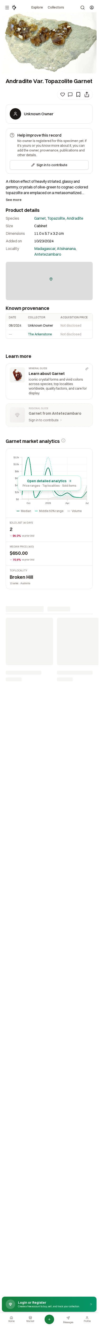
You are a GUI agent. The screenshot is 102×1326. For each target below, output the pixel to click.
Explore (37, 7)
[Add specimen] (49, 1319)
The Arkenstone (40, 334)
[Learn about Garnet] (49, 381)
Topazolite (56, 218)
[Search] (82, 7)
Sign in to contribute (52, 165)
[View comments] (70, 94)
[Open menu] (7, 7)
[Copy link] (87, 368)
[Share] (87, 94)
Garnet (40, 218)
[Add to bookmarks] (78, 94)
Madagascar (44, 248)
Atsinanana (66, 248)
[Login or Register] (92, 7)
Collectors (56, 7)
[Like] (62, 94)
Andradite (74, 218)
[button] (51, 279)
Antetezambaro (47, 254)
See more (14, 200)
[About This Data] (63, 440)
